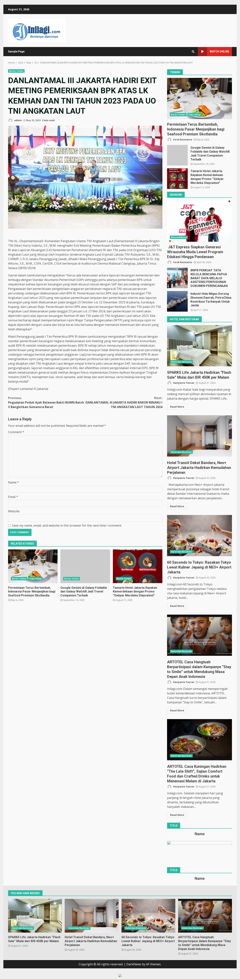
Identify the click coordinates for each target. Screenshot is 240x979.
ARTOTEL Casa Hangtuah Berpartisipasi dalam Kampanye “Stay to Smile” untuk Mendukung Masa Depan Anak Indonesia (199, 635)
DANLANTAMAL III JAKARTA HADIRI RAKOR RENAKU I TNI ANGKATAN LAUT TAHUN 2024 (124, 402)
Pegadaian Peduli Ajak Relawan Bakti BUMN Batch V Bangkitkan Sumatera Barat (46, 402)
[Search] (193, 51)
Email (13, 497)
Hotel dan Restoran (181, 361)
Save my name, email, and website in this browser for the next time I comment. (67, 525)
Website (14, 511)
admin (18, 120)
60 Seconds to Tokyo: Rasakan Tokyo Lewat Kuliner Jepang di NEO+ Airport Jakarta (199, 535)
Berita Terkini (16, 71)
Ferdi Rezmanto (182, 139)
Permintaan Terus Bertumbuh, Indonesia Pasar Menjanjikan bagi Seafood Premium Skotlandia (33, 566)
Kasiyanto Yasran (183, 382)
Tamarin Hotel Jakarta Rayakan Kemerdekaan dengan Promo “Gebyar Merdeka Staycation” (137, 566)
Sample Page (16, 51)
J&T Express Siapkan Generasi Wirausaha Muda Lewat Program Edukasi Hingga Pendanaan (199, 221)
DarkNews (133, 964)
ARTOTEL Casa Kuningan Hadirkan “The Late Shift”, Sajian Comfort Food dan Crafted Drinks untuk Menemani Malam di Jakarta (199, 739)
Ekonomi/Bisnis (179, 237)
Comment (16, 432)
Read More (177, 406)
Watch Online (219, 51)
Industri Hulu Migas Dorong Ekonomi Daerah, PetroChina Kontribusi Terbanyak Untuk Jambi (177, 301)
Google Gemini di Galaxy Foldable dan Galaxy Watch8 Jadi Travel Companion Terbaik (85, 566)
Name (13, 482)
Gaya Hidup (35, 578)
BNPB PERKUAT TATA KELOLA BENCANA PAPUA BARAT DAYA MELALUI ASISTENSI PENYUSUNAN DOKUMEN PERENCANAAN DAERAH (177, 278)
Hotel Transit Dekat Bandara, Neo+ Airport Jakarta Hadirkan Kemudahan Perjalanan (199, 436)
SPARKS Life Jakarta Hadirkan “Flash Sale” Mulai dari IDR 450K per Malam (199, 345)
